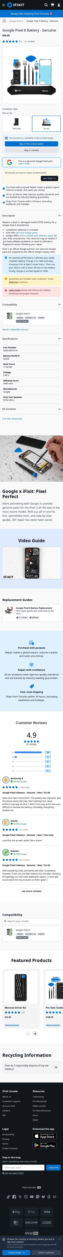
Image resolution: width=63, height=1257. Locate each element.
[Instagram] (26, 1196)
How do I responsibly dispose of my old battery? (26, 1067)
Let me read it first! (14, 1173)
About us (6, 1096)
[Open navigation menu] (3, 5)
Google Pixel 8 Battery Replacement (34, 608)
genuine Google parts (26, 232)
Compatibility (9, 304)
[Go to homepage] (17, 5)
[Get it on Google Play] (44, 1145)
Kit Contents (9, 409)
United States (14, 1252)
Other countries (46, 1252)
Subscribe (53, 1167)
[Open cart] (52, 5)
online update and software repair (36, 235)
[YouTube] (32, 1196)
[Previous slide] (28, 1033)
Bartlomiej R (17, 778)
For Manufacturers (42, 1110)
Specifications (10, 338)
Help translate (29, 1187)
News (35, 1119)
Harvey (14, 820)
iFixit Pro (13, 282)
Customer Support (11, 1101)
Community (38, 1096)
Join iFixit (49, 178)
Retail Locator (39, 1106)
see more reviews (32, 891)
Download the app (43, 1129)
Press (35, 1115)
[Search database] (46, 5)
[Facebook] (14, 1196)
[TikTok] (8, 1196)
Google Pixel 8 (16, 21)
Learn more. (24, 163)
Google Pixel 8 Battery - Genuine (42, 21)
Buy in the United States (31, 143)
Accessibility (8, 1134)
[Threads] (49, 1196)
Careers (6, 1110)
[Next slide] (35, 1033)
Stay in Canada (31, 150)
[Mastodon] (37, 1196)
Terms (5, 1143)
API (4, 1115)
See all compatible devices (15, 329)
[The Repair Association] (55, 1196)
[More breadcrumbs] (4, 21)
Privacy (5, 1139)
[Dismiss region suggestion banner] (59, 1239)
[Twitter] (20, 1196)
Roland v (15, 851)
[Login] (59, 5)
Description (8, 215)
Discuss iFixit (8, 1106)
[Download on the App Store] (44, 1135)
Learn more (15, 290)
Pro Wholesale (40, 1101)
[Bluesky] (43, 1196)
